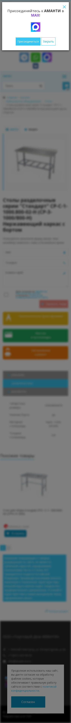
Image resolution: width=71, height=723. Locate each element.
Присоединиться (28, 41)
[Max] (35, 27)
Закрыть (48, 41)
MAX (35, 15)
